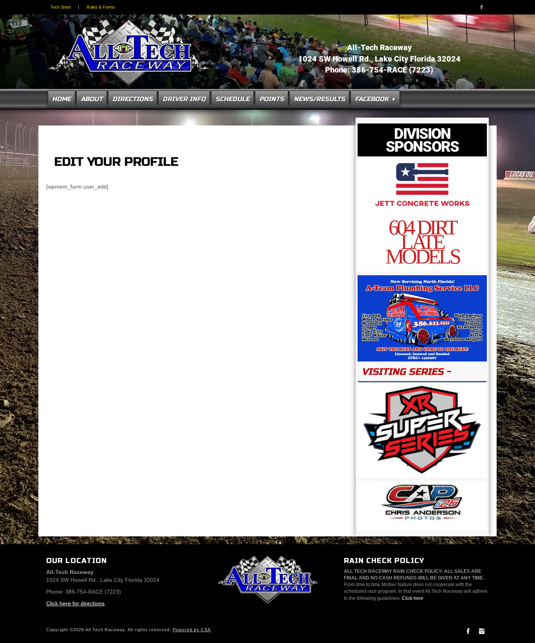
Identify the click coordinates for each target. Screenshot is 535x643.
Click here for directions (75, 603)
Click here (412, 598)
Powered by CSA (192, 629)
